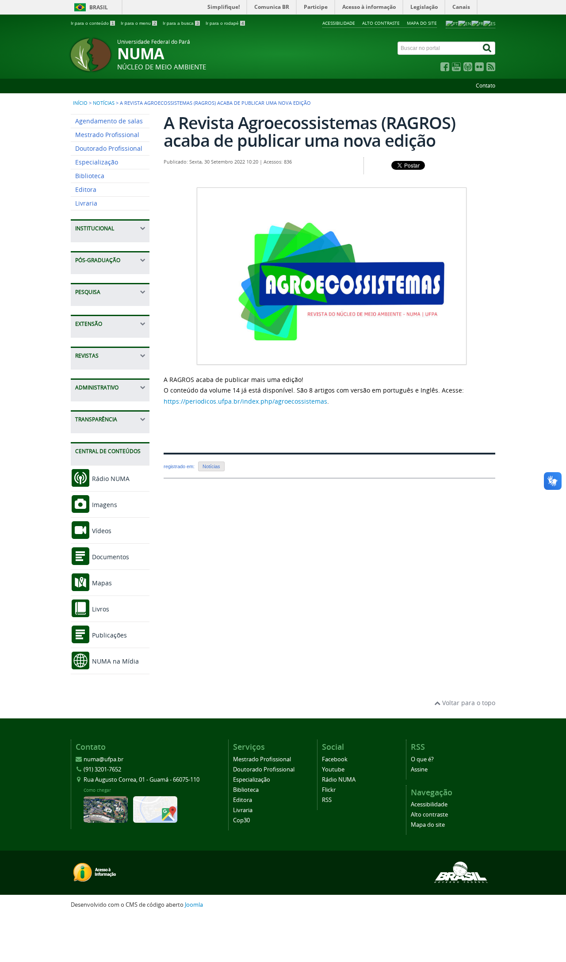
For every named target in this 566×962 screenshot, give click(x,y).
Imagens (103, 504)
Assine (419, 769)
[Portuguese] (452, 23)
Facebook (335, 759)
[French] (477, 23)
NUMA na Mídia (114, 661)
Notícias (104, 103)
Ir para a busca (181, 23)
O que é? (422, 759)
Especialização (96, 162)
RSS (327, 800)
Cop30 (241, 820)
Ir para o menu (138, 23)
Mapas (101, 583)
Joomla (194, 905)
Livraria (86, 203)
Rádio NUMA (110, 478)
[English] (464, 23)
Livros (99, 609)
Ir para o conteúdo (92, 23)
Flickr (329, 790)
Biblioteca (89, 176)
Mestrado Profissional (107, 134)
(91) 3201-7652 (102, 769)
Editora (85, 189)
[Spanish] (489, 23)
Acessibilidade (338, 23)
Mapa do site (422, 23)
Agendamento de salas (109, 121)
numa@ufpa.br (103, 759)
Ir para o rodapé (225, 23)
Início (80, 103)
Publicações (108, 635)
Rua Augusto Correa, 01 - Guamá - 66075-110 (141, 779)
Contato (485, 85)
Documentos (109, 557)
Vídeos (100, 531)
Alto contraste (381, 23)
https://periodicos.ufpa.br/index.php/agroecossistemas (245, 401)
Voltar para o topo (467, 703)
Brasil (98, 7)
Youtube (333, 769)
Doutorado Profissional (108, 148)
